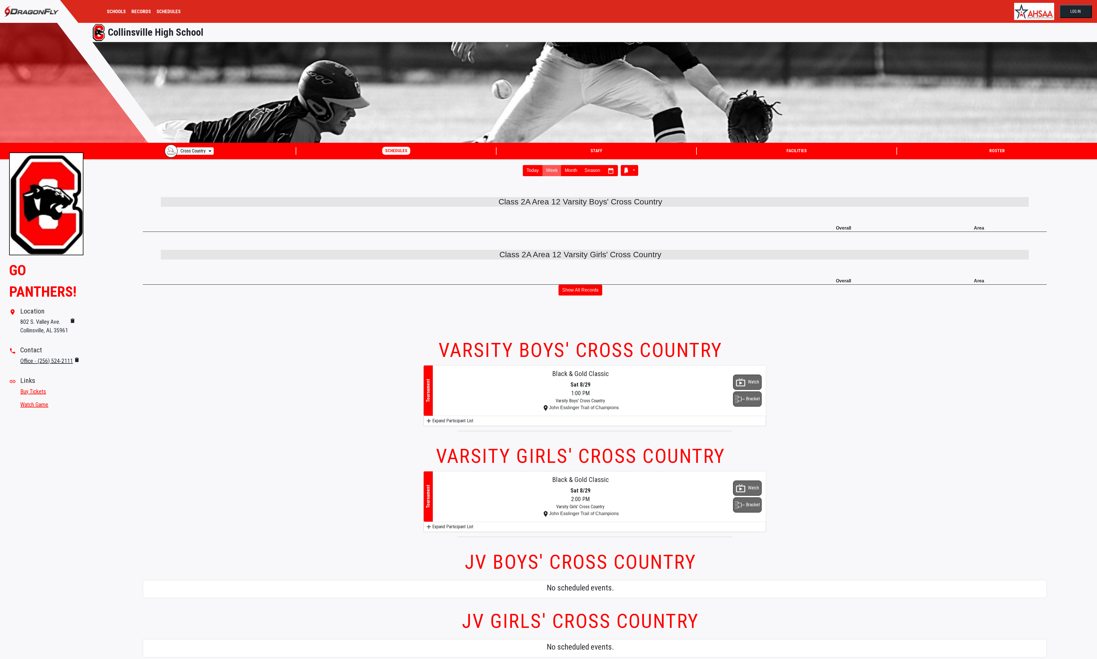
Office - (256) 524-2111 (46, 360)
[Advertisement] (594, 320)
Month (571, 170)
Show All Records (580, 290)
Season (592, 170)
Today (533, 170)
